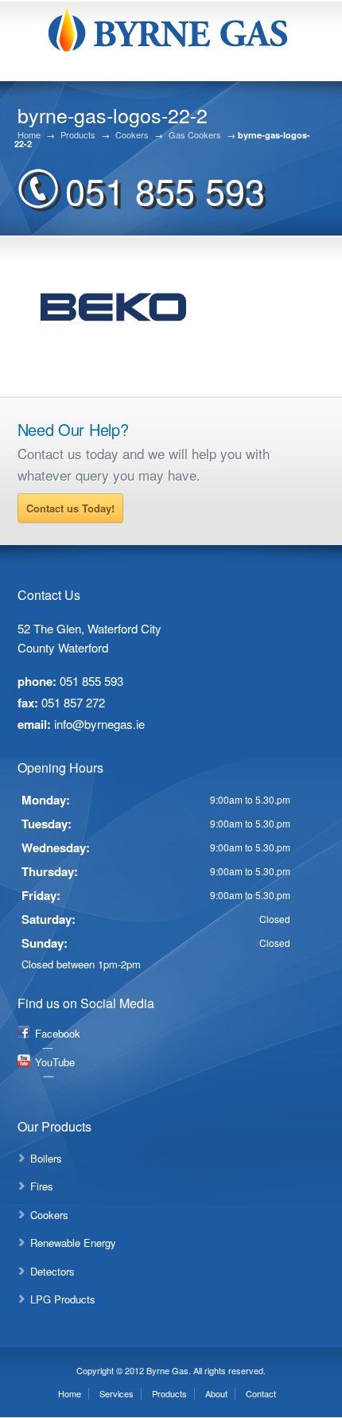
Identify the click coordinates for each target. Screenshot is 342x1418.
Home (29, 135)
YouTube (55, 1061)
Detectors (52, 1271)
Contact (261, 1393)
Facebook (57, 1033)
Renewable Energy (73, 1242)
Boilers (46, 1158)
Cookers (132, 135)
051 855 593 (165, 190)
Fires (41, 1186)
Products (77, 135)
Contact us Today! (70, 508)
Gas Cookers (195, 135)
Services (116, 1393)
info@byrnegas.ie (99, 723)
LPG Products (62, 1299)
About (216, 1393)
